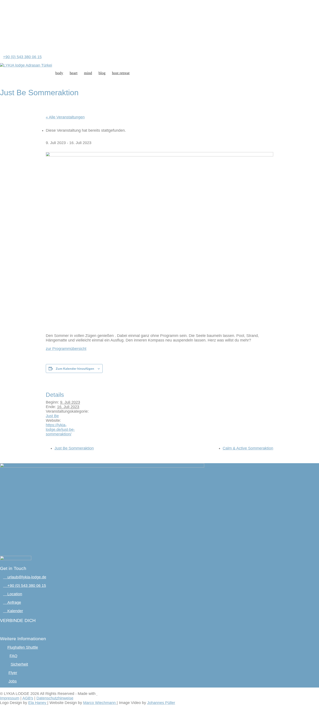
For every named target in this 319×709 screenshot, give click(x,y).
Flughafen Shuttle (22, 647)
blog (102, 73)
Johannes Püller (161, 703)
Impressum (9, 698)
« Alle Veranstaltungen (65, 117)
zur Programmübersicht (66, 348)
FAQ (13, 656)
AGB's (27, 698)
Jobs (12, 681)
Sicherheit (19, 664)
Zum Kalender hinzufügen (75, 368)
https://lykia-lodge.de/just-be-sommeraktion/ (60, 429)
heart (73, 73)
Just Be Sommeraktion (74, 448)
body (59, 73)
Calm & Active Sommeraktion (248, 448)
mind (88, 73)
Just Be (52, 416)
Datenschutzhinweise (54, 698)
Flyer (12, 673)
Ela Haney (37, 703)
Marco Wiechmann (100, 703)
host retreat (121, 73)
